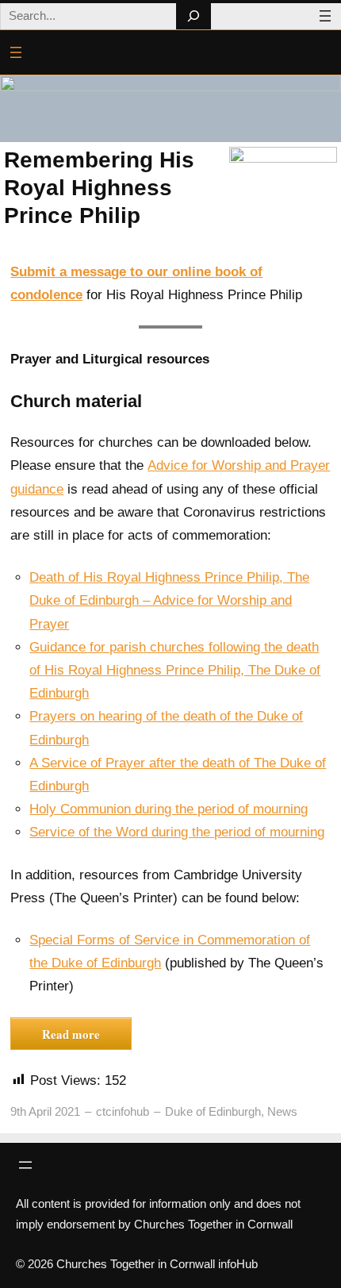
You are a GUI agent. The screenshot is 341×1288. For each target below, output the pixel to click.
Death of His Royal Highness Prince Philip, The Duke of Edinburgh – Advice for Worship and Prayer (169, 600)
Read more (71, 1034)
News (282, 1111)
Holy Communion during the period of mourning (168, 809)
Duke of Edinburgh (213, 1111)
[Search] (193, 16)
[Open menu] (325, 16)
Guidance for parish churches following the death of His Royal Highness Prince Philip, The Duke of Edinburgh (174, 670)
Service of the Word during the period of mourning (176, 832)
